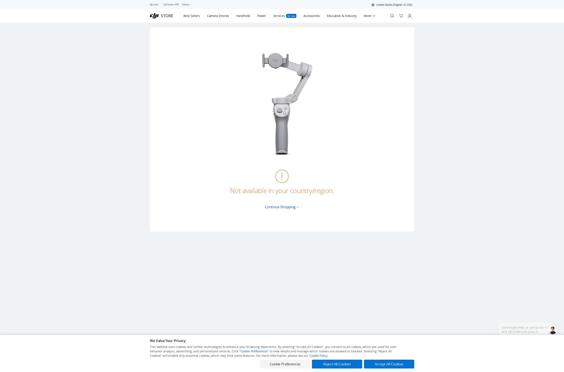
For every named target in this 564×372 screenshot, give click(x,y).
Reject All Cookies (337, 364)
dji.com (154, 4)
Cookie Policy (318, 355)
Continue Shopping (280, 207)
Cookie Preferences (254, 351)
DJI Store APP (171, 4)
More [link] (185, 4)
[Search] (392, 15)
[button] (392, 4)
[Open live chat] (552, 329)
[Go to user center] (409, 15)
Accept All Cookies (389, 364)
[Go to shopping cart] (401, 15)
